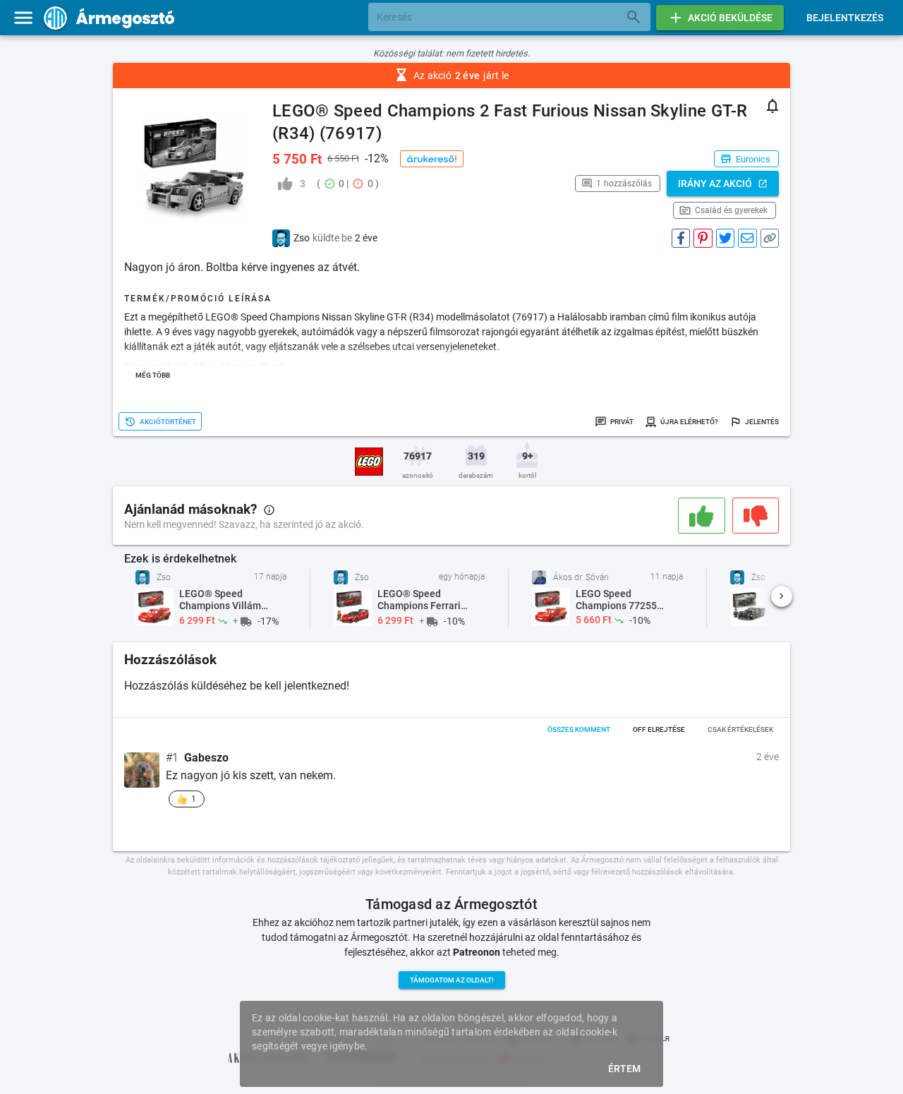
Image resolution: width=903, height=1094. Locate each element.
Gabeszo (206, 758)
